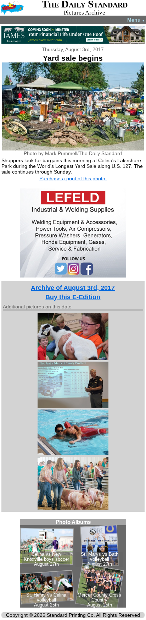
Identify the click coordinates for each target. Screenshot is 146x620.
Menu (136, 20)
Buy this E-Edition (72, 297)
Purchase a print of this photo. (73, 178)
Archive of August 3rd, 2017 (73, 287)
